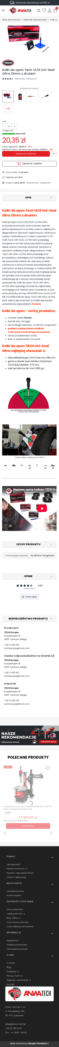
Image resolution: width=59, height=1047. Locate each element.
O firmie (11, 963)
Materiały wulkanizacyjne (35, 19)
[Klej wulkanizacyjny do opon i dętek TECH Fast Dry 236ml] (20, 96)
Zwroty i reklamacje (16, 877)
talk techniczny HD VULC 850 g (25, 368)
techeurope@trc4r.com (17, 648)
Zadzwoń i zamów (32, 163)
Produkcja (12, 971)
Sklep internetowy (28, 1043)
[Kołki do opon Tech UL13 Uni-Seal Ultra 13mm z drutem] (8, 96)
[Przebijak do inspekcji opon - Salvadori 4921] (32, 96)
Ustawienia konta (15, 891)
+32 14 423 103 (11, 644)
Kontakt (10, 984)
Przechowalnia (14, 895)
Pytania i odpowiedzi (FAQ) (20, 873)
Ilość (4, 121)
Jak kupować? (14, 864)
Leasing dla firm (15, 913)
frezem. (36, 304)
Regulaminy (12, 940)
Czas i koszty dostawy (17, 922)
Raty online (12, 918)
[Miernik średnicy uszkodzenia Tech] (44, 96)
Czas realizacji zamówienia (20, 926)
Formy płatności (15, 909)
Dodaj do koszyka (26, 153)
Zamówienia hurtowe (17, 949)
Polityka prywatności (17, 944)
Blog (9, 967)
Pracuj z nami (14, 975)
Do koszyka (28, 826)
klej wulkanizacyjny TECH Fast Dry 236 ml (31, 357)
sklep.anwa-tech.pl (11, 19)
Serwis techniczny (16, 868)
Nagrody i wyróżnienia (18, 980)
